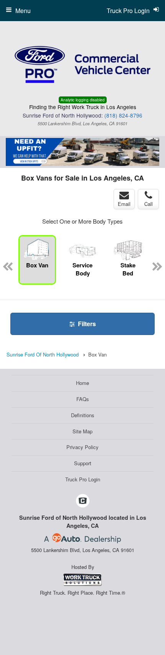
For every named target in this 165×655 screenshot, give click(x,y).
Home (82, 382)
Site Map (82, 431)
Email (124, 203)
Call (148, 203)
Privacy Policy (82, 447)
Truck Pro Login (82, 479)
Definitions (82, 415)
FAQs (82, 399)
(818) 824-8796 (123, 115)
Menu (23, 10)
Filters (86, 323)
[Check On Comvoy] (82, 501)
